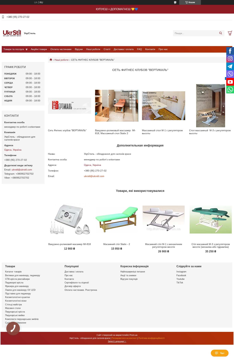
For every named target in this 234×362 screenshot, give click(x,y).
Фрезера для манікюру (17, 286)
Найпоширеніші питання (132, 271)
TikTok (179, 282)
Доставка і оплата (124, 49)
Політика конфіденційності (151, 338)
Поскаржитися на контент (124, 338)
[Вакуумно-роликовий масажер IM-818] (69, 219)
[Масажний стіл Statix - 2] (116, 219)
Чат (222, 353)
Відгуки (79, 49)
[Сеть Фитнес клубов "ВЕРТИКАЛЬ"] (69, 105)
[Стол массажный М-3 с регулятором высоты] (210, 105)
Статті (107, 49)
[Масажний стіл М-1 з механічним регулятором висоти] (163, 219)
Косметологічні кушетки (17, 297)
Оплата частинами (60, 49)
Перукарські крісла (15, 311)
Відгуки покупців (129, 279)
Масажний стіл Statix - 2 (116, 244)
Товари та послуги (13, 49)
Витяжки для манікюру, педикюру (22, 275)
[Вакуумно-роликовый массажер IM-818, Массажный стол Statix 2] (116, 105)
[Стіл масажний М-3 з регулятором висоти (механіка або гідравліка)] (210, 219)
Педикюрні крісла (14, 282)
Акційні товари (39, 49)
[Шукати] (220, 33)
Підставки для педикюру (18, 293)
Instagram (181, 271)
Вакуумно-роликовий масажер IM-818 (69, 244)
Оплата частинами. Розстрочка (81, 290)
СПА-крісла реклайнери (17, 279)
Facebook (181, 275)
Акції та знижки (128, 275)
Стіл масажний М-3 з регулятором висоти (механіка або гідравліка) (211, 245)
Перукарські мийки (14, 315)
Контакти (150, 49)
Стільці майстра (13, 304)
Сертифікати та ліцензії (77, 282)
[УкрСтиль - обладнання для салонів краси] (12, 33)
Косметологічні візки (15, 300)
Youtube (180, 279)
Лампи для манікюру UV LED (20, 290)
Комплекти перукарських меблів (22, 319)
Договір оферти (73, 286)
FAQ (139, 49)
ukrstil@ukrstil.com (94, 176)
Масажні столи (13, 308)
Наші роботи (93, 49)
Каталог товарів (13, 271)
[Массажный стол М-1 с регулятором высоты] (163, 105)
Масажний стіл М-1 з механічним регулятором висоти (163, 245)
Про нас (163, 49)
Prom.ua (133, 335)
